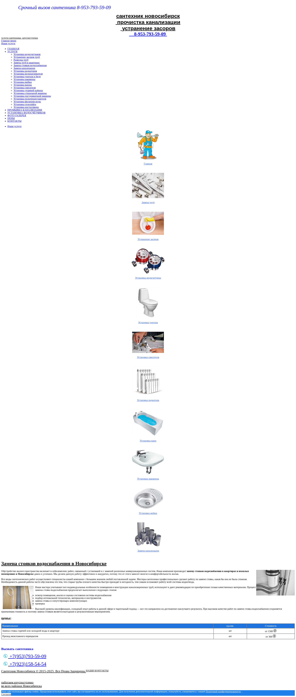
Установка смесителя (25, 87)
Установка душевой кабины (28, 90)
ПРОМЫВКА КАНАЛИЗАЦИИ (24, 110)
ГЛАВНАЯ (13, 48)
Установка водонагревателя (28, 73)
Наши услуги (8, 43)
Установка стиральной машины (30, 93)
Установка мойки (23, 82)
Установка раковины (24, 79)
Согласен (6, 694)
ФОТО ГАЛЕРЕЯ (16, 115)
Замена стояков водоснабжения (30, 65)
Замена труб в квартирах (27, 62)
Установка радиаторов (25, 71)
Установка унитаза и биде (27, 76)
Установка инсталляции (26, 107)
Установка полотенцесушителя (30, 98)
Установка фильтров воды (27, 101)
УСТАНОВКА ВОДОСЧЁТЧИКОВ (26, 112)
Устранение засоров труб (27, 57)
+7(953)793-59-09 (28, 656)
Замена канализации (24, 68)
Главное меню (8, 40)
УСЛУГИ (12, 51)
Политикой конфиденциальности (223, 691)
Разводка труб (21, 60)
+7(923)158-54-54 (28, 664)
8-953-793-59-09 (148, 33)
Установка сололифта (25, 104)
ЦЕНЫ (11, 118)
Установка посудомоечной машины (32, 96)
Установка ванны (23, 85)
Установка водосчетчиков (27, 54)
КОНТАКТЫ (14, 121)
